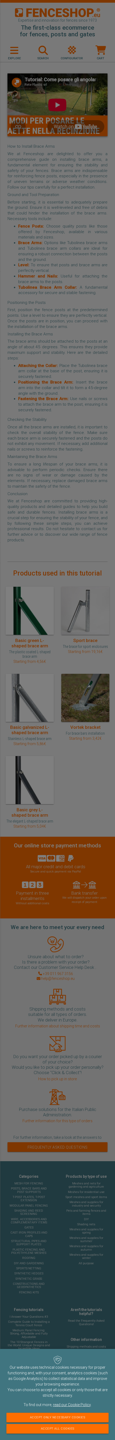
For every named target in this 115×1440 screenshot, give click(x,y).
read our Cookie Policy (72, 1405)
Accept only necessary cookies (57, 1417)
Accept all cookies (57, 1428)
